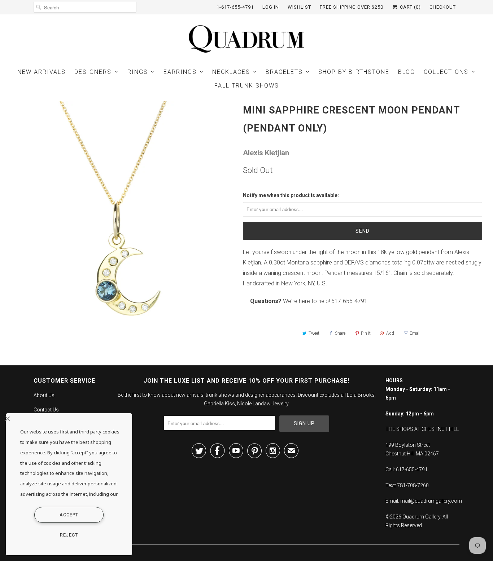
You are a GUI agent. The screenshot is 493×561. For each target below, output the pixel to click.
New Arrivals (41, 71)
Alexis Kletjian (266, 152)
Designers (93, 71)
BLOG (406, 71)
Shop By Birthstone (353, 71)
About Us (44, 395)
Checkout (442, 7)
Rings (137, 71)
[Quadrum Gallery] (246, 39)
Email (415, 333)
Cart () (409, 7)
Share (340, 333)
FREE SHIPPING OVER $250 (351, 7)
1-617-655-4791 (235, 7)
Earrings (180, 71)
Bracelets (284, 71)
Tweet (314, 333)
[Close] (67, 418)
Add (390, 333)
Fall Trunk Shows (246, 85)
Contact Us (46, 410)
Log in (270, 7)
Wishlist (299, 7)
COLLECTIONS (446, 71)
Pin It (366, 333)
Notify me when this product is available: (291, 195)
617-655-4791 (349, 301)
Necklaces (231, 71)
